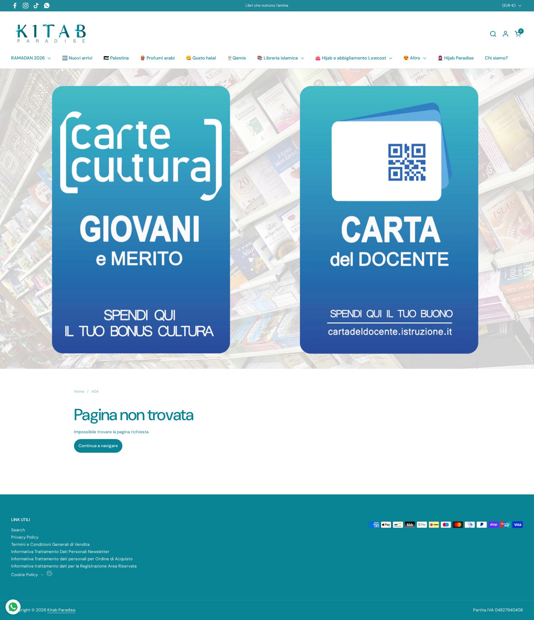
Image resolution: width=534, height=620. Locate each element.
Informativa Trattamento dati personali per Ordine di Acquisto (72, 559)
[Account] (505, 33)
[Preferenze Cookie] (49, 573)
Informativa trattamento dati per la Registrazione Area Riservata (74, 566)
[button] (493, 33)
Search (18, 530)
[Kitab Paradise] (52, 34)
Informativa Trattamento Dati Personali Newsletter (60, 551)
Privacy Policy (24, 537)
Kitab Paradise (61, 610)
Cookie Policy (24, 574)
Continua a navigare (98, 446)
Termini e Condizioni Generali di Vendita (50, 544)
